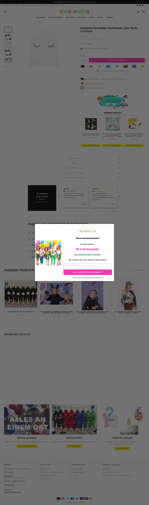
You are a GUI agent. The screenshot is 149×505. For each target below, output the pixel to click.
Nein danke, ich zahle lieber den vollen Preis (87, 277)
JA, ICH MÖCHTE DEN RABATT (88, 272)
